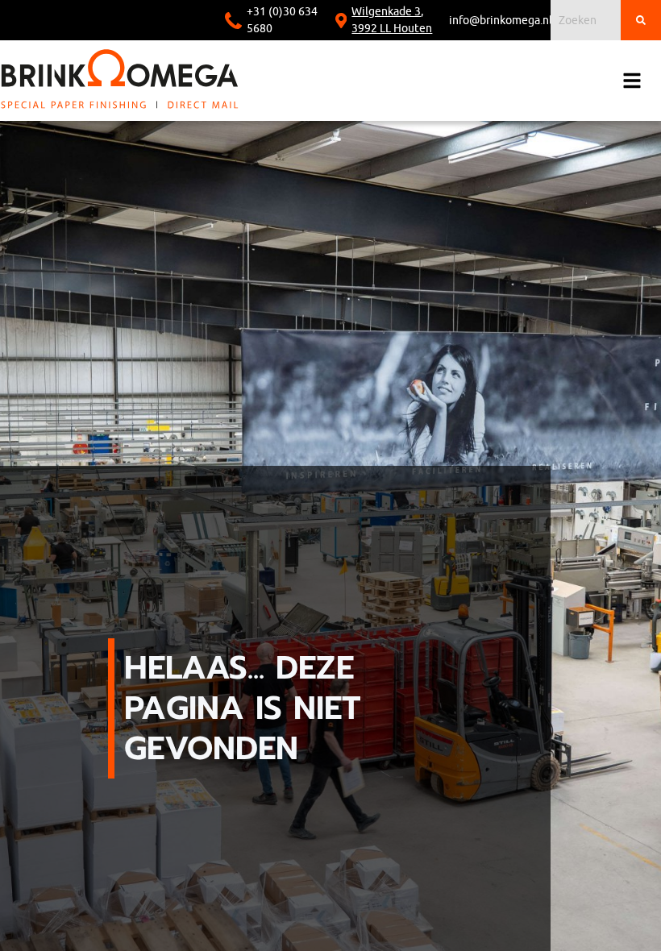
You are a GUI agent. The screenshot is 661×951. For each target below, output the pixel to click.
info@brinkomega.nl (500, 20)
